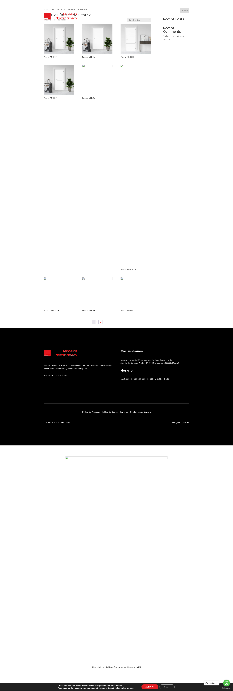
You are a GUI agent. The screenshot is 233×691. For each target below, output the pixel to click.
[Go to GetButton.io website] (226, 688)
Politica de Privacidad (91, 412)
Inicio (96, 16)
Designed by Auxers (180, 422)
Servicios (163, 16)
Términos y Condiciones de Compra (135, 412)
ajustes (130, 688)
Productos (133, 16)
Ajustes (167, 687)
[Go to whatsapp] (226, 683)
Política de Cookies (110, 412)
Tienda (150, 16)
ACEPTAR (149, 687)
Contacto (178, 16)
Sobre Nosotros (112, 16)
